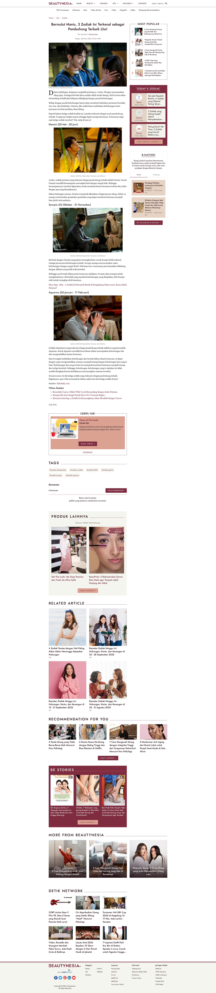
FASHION (103, 3)
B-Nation (88, 975)
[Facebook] (56, 978)
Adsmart (114, 972)
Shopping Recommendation (149, 10)
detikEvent (114, 981)
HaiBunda (158, 978)
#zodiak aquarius (72, 475)
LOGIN (154, 4)
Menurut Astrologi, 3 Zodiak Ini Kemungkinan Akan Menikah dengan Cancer (87, 398)
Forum (113, 975)
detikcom (158, 968)
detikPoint (114, 978)
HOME (79, 3)
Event (139, 175)
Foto (106, 10)
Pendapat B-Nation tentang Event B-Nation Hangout (154, 185)
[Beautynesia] (61, 3)
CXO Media (159, 984)
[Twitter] (60, 978)
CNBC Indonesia (161, 975)
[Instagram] (65, 978)
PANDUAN (87, 452)
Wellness (100, 972)
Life (57, 18)
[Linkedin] (69, 978)
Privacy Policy (136, 978)
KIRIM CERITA (87, 444)
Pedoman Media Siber (139, 972)
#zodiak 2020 (92, 470)
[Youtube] (74, 978)
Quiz (85, 10)
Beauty (87, 968)
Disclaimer (135, 975)
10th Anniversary (62, 10)
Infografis (123, 10)
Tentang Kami (136, 968)
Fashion (99, 968)
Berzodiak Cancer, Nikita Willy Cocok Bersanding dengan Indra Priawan (85, 392)
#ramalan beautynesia (58, 470)
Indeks (132, 10)
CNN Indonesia (160, 972)
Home (51, 18)
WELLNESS (127, 3)
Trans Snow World (117, 984)
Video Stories (96, 10)
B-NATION (142, 3)
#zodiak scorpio (56, 475)
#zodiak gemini (107, 470)
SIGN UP (160, 4)
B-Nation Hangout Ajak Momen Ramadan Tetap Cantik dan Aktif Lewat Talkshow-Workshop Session (154, 205)
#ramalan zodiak (76, 470)
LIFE (114, 3)
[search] (166, 3)
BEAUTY (90, 3)
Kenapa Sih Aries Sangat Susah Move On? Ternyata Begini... (79, 395)
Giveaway (156, 175)
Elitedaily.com (63, 383)
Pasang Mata (115, 968)
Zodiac (65, 18)
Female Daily (159, 981)
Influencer (76, 10)
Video (113, 10)
